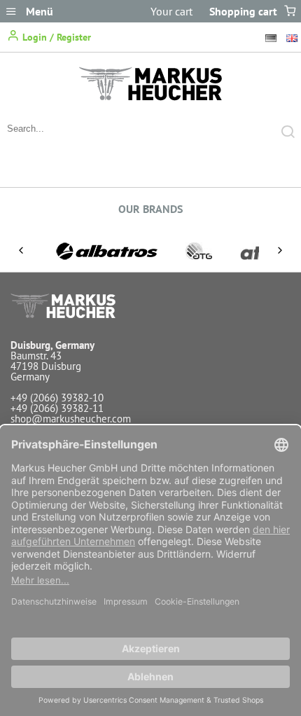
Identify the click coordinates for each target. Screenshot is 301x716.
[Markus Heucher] (150, 97)
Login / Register (55, 37)
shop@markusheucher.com (70, 418)
